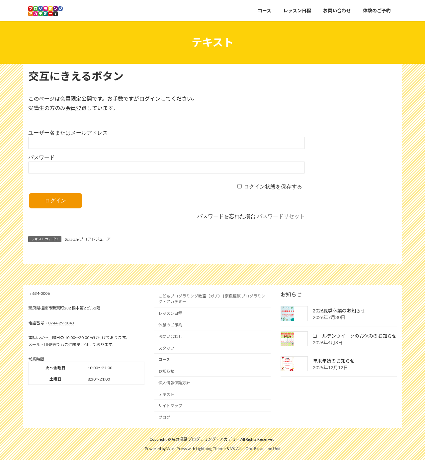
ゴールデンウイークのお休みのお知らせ (354, 335)
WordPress (176, 448)
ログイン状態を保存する (273, 186)
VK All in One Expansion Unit (255, 448)
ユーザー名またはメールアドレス (68, 133)
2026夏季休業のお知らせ (339, 310)
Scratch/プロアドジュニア (88, 239)
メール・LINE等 (42, 344)
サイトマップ (170, 405)
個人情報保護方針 (174, 382)
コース (164, 359)
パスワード (41, 157)
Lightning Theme (211, 448)
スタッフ (166, 347)
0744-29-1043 (61, 322)
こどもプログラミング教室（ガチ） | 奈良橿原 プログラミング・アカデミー (211, 298)
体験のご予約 (170, 324)
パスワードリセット (281, 216)
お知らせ (166, 371)
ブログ (164, 417)
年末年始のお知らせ (334, 361)
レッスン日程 (170, 313)
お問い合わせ (170, 336)
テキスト (166, 394)
